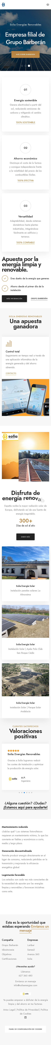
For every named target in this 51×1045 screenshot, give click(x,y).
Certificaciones (9, 959)
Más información (14, 298)
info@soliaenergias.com (25, 985)
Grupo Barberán (39, 298)
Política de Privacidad (28, 1009)
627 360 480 (25, 975)
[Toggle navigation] (47, 5)
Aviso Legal (9, 1009)
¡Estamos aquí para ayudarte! (25, 807)
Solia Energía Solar (25, 586)
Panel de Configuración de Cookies (25, 1029)
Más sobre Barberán (25, 54)
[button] (22, 66)
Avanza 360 (33, 954)
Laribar (30, 945)
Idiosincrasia (8, 949)
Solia (29, 959)
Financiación (12, 351)
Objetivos (6, 954)
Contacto (11, 369)
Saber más (25, 537)
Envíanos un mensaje (34, 928)
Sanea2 (31, 949)
